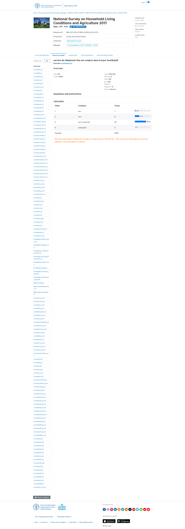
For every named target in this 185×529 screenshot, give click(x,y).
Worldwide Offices (63, 517)
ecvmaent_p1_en (39, 305)
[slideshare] (122, 509)
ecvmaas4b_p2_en (40, 404)
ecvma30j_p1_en (39, 191)
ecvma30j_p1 (38, 73)
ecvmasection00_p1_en (41, 322)
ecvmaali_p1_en (39, 201)
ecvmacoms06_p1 (39, 149)
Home (35, 13)
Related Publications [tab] (105, 55)
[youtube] (148, 509)
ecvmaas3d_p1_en (40, 128)
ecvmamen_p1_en (39, 315)
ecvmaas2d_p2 (39, 442)
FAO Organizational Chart (44, 517)
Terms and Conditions (58, 522)
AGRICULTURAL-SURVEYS (76, 13)
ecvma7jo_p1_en (39, 184)
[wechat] (141, 509)
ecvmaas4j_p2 (38, 470)
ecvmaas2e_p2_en (40, 397)
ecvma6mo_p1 (38, 76)
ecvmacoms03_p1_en (41, 170)
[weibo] (144, 509)
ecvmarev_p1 (38, 225)
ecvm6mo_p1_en (39, 180)
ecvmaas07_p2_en (40, 432)
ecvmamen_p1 (38, 222)
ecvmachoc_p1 (39, 87)
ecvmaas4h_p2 (39, 459)
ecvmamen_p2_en (40, 350)
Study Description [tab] (42, 55)
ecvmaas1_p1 (38, 90)
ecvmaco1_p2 (38, 369)
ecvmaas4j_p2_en (40, 421)
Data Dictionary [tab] (58, 55)
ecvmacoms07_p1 (39, 153)
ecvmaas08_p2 (39, 483)
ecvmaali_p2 (38, 366)
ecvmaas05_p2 (39, 473)
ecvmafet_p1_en (39, 308)
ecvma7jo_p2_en (39, 332)
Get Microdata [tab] (87, 55)
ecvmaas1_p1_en (39, 114)
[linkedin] (115, 509)
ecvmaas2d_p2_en (40, 394)
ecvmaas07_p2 (39, 480)
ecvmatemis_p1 (39, 232)
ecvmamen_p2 (38, 376)
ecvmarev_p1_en (39, 319)
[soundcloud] (126, 509)
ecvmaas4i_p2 (38, 466)
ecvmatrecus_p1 (39, 236)
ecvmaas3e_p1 (38, 111)
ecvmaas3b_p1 (38, 101)
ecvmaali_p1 (38, 198)
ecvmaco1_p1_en (39, 298)
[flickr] (108, 509)
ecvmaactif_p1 (38, 83)
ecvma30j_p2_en (39, 336)
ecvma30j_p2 (38, 362)
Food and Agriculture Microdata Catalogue (52, 13)
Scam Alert (73, 522)
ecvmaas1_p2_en (39, 390)
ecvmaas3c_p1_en (40, 125)
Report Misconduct (86, 522)
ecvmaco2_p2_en (39, 346)
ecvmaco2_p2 (38, 373)
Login (143, 2)
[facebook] (104, 509)
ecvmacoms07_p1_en (41, 177)
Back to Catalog (43, 497)
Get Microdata (79, 27)
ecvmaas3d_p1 (38, 108)
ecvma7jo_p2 (38, 359)
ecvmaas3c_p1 (38, 104)
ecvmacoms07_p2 (40, 387)
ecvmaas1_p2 (38, 439)
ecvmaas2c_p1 (38, 97)
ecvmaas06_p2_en (40, 428)
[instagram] (111, 509)
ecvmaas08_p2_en (40, 435)
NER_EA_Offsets (39, 283)
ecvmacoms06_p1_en (41, 173)
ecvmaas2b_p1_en (40, 118)
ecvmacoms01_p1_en (41, 163)
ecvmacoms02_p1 (40, 142)
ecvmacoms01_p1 (39, 139)
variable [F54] (122, 13)
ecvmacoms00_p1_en (41, 160)
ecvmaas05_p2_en (40, 425)
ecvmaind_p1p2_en (40, 312)
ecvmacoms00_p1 (39, 135)
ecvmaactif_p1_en (40, 194)
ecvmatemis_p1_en (40, 325)
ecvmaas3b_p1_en (40, 156)
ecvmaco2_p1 (38, 208)
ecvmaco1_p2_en (39, 343)
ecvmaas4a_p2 (39, 449)
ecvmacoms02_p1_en (41, 166)
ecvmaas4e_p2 (39, 456)
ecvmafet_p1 (38, 215)
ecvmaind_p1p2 (39, 218)
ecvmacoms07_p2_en (41, 383)
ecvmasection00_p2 (40, 380)
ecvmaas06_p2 (39, 477)
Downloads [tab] (73, 55)
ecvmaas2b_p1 (38, 94)
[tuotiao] (133, 509)
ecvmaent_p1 (38, 211)
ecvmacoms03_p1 (40, 146)
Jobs (36, 522)
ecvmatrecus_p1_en (40, 329)
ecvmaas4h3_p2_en (40, 414)
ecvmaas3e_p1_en (40, 132)
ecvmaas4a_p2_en (40, 400)
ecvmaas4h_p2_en (40, 411)
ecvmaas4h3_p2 (39, 463)
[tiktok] (130, 509)
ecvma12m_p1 (38, 69)
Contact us (44, 522)
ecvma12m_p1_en (39, 187)
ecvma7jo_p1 (38, 80)
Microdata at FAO (70, 6)
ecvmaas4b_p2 (39, 452)
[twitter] (137, 509)
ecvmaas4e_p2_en (40, 407)
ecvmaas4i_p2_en (40, 418)
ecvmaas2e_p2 (39, 445)
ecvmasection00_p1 (40, 229)
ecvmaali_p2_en (39, 339)
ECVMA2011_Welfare (40, 268)
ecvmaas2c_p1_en (40, 121)
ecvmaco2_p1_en (39, 301)
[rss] (119, 509)
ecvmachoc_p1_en (40, 487)
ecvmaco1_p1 (38, 205)
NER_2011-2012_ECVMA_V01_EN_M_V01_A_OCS (101, 13)
